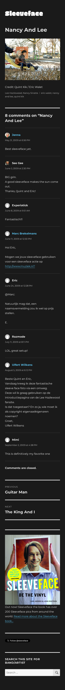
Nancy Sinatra (30, 93)
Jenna (16, 134)
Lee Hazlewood (13, 93)
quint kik (19, 96)
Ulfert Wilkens (22, 364)
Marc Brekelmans (24, 233)
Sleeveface (24, 13)
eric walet (46, 93)
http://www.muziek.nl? (20, 266)
